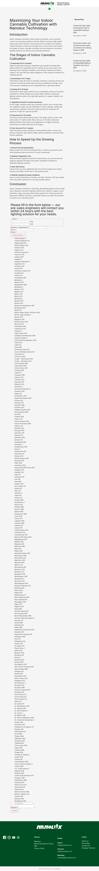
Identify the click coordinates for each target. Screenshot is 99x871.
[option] (39, 238)
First (31, 222)
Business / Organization (20, 227)
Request (14, 807)
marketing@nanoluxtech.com (66, 857)
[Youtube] (13, 837)
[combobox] (18, 235)
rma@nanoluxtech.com (64, 851)
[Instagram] (9, 837)
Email (13, 230)
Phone (13, 232)
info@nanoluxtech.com (64, 845)
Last (31, 224)
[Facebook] (4, 837)
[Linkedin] (18, 837)
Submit (14, 810)
